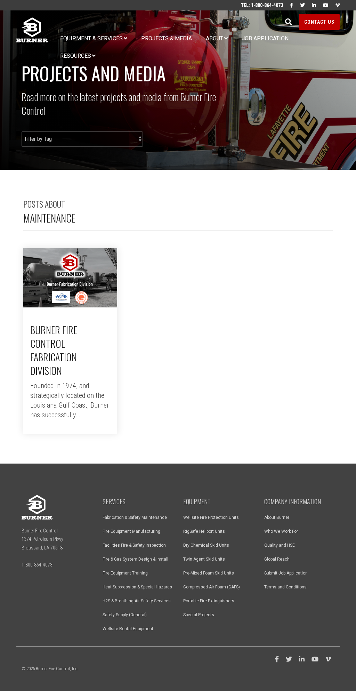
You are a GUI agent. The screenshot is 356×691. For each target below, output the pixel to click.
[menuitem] (288, 5)
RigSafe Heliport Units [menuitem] (204, 531)
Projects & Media (166, 38)
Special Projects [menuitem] (198, 614)
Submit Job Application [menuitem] (286, 573)
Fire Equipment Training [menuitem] (125, 573)
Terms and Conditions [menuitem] (285, 587)
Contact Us (319, 22)
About (214, 38)
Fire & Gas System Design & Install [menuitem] (135, 559)
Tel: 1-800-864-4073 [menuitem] (262, 5)
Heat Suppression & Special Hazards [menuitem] (137, 587)
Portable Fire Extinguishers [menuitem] (208, 600)
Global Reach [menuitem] (277, 559)
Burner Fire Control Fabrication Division (53, 350)
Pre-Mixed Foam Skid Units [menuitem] (208, 573)
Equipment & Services (91, 38)
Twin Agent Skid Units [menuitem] (204, 559)
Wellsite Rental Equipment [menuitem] (128, 628)
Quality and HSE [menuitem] (279, 545)
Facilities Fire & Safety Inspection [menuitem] (134, 545)
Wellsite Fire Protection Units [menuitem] (211, 517)
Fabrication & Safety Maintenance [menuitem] (135, 517)
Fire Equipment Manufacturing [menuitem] (131, 531)
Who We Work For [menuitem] (281, 531)
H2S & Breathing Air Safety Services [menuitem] (137, 600)
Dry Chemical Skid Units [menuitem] (206, 545)
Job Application (265, 38)
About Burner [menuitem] (276, 517)
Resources (75, 56)
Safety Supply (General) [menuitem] (125, 614)
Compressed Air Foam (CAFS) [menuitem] (211, 587)
